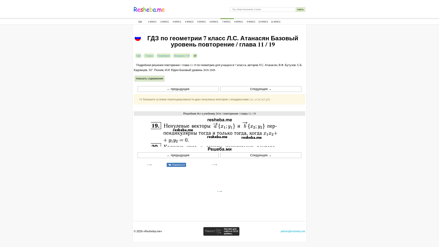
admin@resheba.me (293, 231)
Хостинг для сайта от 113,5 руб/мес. (231, 231)
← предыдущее (178, 89)
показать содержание (149, 78)
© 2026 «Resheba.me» (148, 231)
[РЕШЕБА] (149, 9)
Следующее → (261, 89)
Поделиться (178, 164)
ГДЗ (140, 22)
